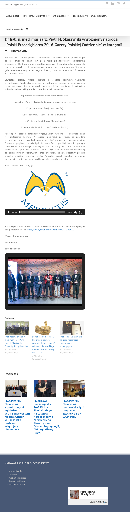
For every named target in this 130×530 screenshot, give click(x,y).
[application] (45, 210)
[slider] (42, 230)
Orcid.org (13, 492)
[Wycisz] (75, 230)
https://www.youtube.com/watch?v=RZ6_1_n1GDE (50, 247)
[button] (45, 210)
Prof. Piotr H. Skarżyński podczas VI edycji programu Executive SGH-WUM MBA (73, 426)
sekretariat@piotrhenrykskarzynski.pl (21, 4)
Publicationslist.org (17, 495)
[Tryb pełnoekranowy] (80, 230)
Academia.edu (15, 488)
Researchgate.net (17, 502)
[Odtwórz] (8, 230)
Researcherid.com (17, 498)
